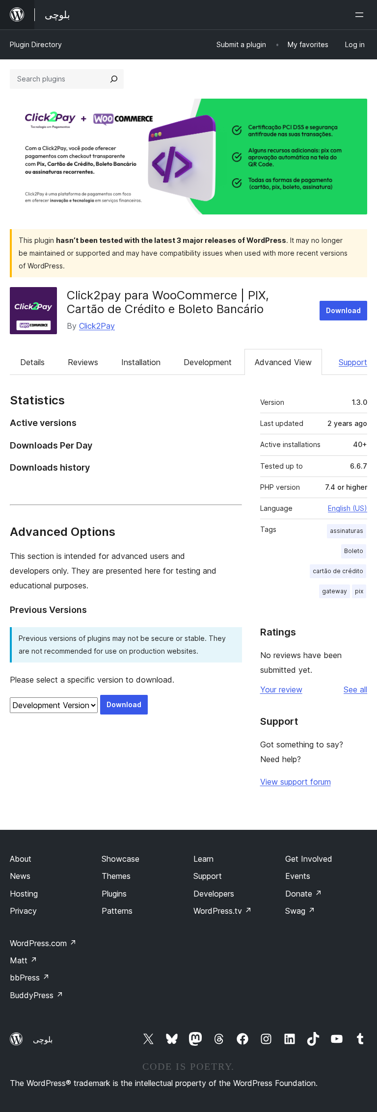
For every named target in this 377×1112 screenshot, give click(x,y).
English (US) (347, 508)
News (20, 876)
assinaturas (346, 530)
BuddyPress (36, 995)
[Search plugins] (114, 79)
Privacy (23, 911)
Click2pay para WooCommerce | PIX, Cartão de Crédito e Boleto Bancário (168, 302)
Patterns (117, 911)
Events (297, 876)
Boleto (353, 551)
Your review (281, 689)
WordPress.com (43, 943)
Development (208, 362)
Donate (303, 894)
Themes (116, 876)
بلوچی (43, 1039)
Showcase (120, 859)
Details (32, 362)
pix (359, 591)
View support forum (295, 782)
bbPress (30, 977)
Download (343, 310)
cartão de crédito (338, 571)
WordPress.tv (222, 911)
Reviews (83, 362)
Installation (141, 362)
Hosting (24, 894)
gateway (334, 591)
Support (353, 362)
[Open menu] (361, 14)
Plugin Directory (36, 44)
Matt (23, 960)
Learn (203, 859)
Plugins (114, 894)
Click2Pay (97, 326)
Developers (213, 894)
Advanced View (283, 362)
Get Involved (308, 859)
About (20, 859)
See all (355, 689)
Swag (300, 911)
